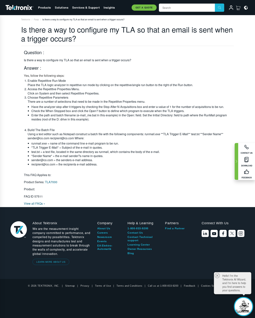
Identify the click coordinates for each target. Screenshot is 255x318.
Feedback (189, 285)
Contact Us (135, 232)
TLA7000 (51, 182)
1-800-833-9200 (138, 228)
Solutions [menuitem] (61, 7)
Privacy (84, 285)
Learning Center (139, 244)
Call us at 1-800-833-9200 (163, 285)
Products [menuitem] (44, 7)
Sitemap (70, 285)
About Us (103, 228)
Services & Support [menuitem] (86, 7)
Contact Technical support (140, 238)
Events (102, 241)
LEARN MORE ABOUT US (50, 261)
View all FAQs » (34, 203)
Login (229, 8)
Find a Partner (174, 228)
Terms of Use (103, 285)
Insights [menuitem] (109, 7)
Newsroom (104, 236)
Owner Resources (140, 248)
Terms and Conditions (129, 285)
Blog (131, 253)
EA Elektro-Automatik (105, 247)
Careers (102, 232)
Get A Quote (144, 7)
